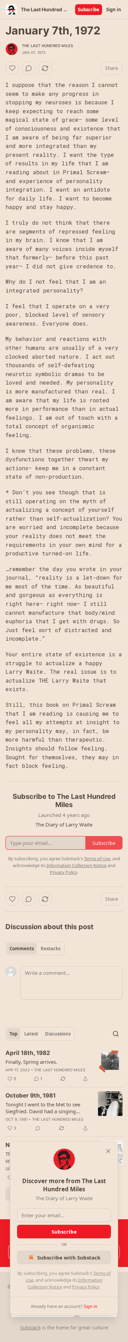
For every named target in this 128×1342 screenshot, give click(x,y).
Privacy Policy (85, 1287)
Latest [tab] (31, 1034)
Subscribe (88, 9)
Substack (30, 1327)
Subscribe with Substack (68, 1257)
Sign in (113, 9)
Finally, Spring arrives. (31, 1061)
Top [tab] (13, 1034)
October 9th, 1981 (30, 1095)
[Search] (116, 1034)
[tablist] (35, 948)
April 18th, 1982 (27, 1052)
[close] (108, 1151)
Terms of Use (97, 858)
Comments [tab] (22, 948)
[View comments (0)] (28, 68)
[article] (64, 1066)
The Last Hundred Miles (47, 45)
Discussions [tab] (58, 1034)
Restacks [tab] (50, 948)
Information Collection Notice (76, 865)
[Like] (12, 68)
